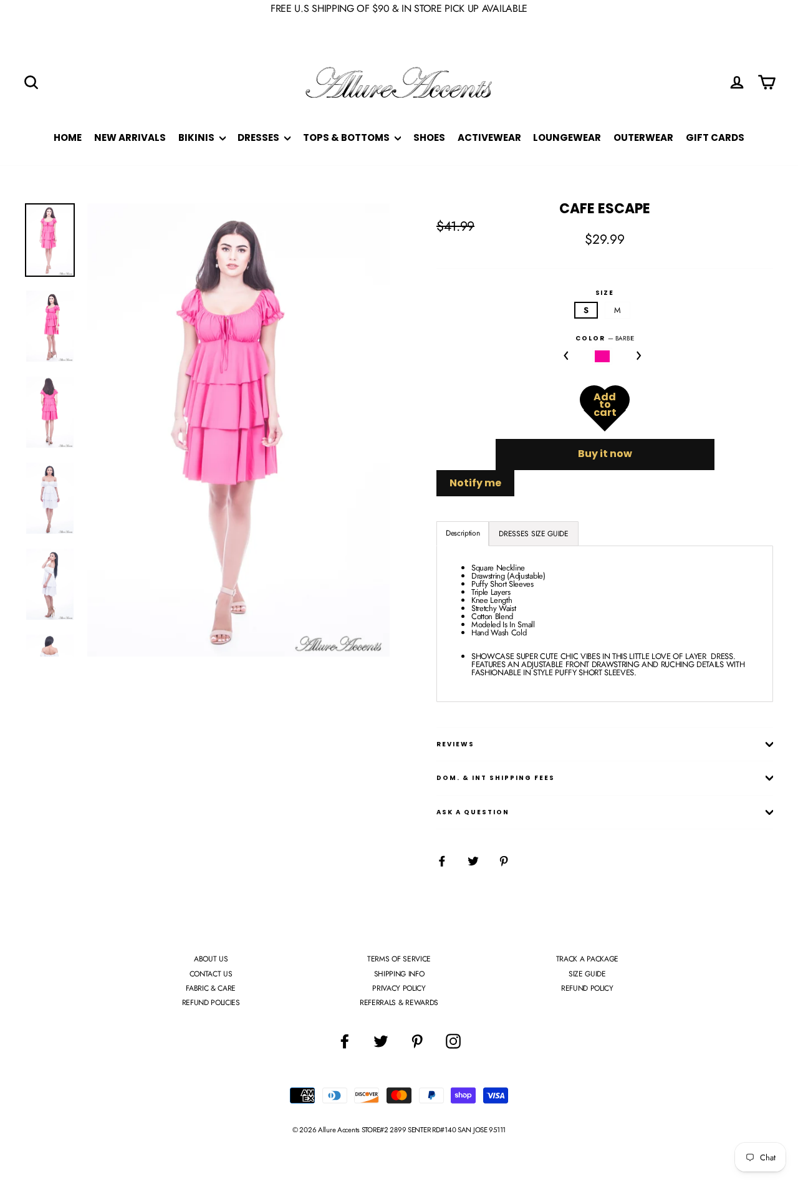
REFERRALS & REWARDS (399, 1002)
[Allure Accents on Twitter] (380, 1041)
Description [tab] (462, 533)
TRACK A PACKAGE (587, 959)
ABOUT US (211, 959)
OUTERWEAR (643, 137)
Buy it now (605, 453)
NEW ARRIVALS (130, 137)
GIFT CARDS (715, 137)
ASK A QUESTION (472, 812)
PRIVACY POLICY (398, 988)
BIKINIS (197, 137)
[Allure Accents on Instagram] (453, 1041)
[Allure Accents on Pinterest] (417, 1041)
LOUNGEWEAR (567, 137)
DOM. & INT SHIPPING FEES (495, 778)
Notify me (475, 483)
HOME (68, 137)
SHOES (429, 137)
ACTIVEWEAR (489, 137)
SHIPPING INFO (399, 973)
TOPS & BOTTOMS (347, 137)
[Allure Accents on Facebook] (344, 1041)
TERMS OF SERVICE (399, 959)
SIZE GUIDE (587, 973)
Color (604, 338)
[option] (238, 430)
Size (605, 293)
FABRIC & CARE (211, 988)
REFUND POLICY (587, 988)
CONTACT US (211, 973)
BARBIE (602, 356)
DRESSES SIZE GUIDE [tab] (533, 533)
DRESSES (259, 137)
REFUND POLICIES (211, 1002)
